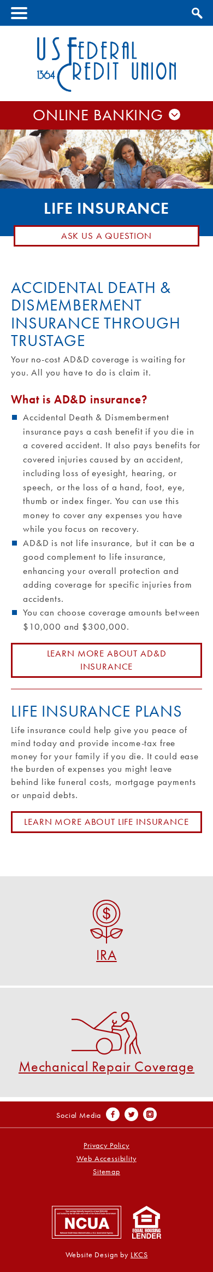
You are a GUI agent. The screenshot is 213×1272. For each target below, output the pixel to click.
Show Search (195, 11)
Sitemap (106, 1171)
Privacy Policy (106, 1145)
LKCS (139, 1254)
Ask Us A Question (106, 236)
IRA (106, 954)
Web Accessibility (106, 1158)
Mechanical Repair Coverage (106, 1066)
